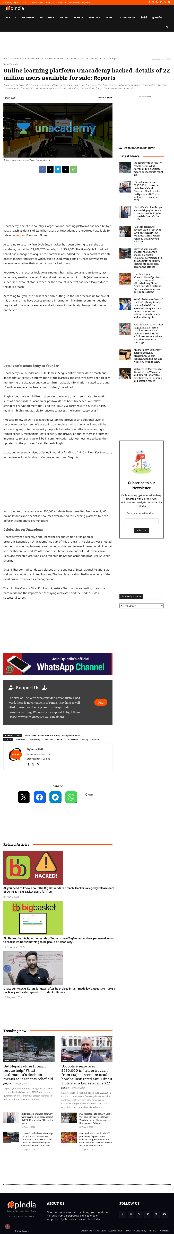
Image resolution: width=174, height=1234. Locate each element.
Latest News (129, 156)
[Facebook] (149, 2)
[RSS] (157, 2)
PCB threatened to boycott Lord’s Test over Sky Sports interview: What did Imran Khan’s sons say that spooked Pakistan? (95, 1118)
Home (6, 58)
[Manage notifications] (7, 1226)
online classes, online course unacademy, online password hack (52, 735)
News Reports (17, 58)
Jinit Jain (7, 1083)
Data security (34, 739)
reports (21, 235)
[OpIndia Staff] (15, 756)
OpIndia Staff (105, 97)
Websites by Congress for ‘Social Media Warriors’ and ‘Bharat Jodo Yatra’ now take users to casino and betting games (148, 375)
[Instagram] (153, 2)
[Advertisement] (65, 1166)
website (95, 739)
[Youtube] (169, 2)
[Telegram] (58, 169)
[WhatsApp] (165, 2)
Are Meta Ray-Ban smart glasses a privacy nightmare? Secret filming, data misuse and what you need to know (148, 356)
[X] (161, 2)
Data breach (20, 739)
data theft (48, 739)
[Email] (65, 169)
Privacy (85, 739)
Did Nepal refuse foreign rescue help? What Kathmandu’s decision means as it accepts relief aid (28, 1073)
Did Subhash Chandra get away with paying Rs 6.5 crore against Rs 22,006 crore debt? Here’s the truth (37, 1118)
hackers (59, 739)
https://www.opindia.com (38, 754)
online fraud (73, 739)
